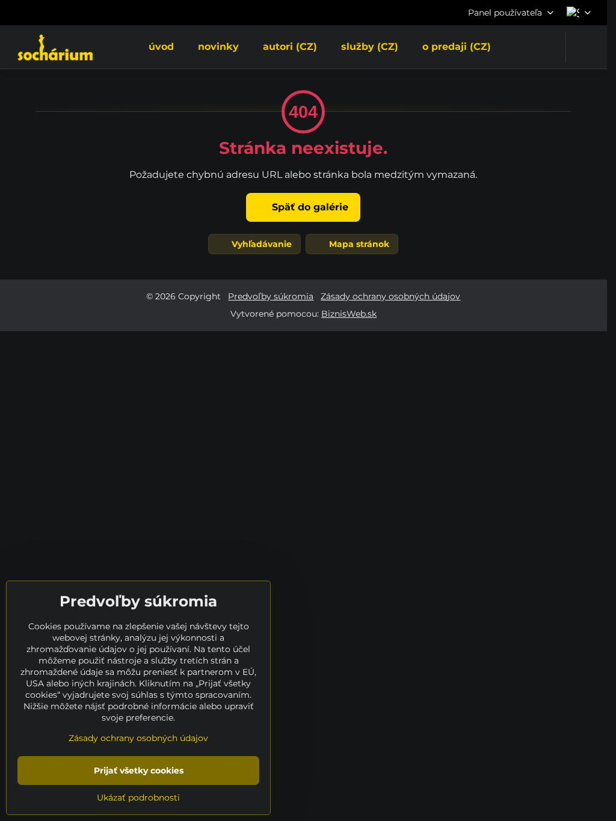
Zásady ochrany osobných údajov (390, 296)
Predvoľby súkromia (270, 296)
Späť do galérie (308, 207)
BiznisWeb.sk (349, 313)
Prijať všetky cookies (138, 770)
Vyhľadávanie (260, 244)
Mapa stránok (358, 244)
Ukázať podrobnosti (138, 797)
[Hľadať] (582, 47)
